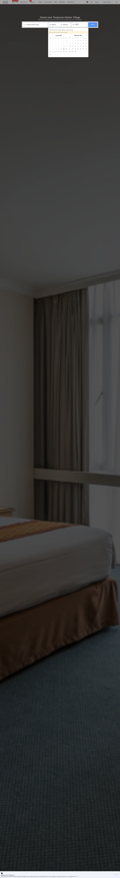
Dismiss (116, 874)
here (77, 876)
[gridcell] (63, 40)
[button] (50, 35)
